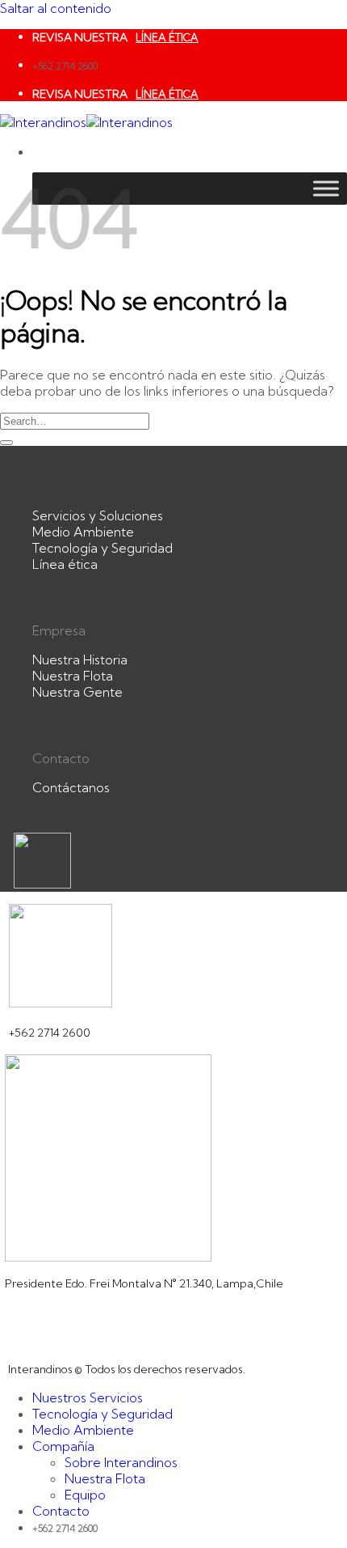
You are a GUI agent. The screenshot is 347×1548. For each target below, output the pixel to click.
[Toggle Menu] (326, 188)
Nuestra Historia (80, 659)
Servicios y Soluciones (97, 515)
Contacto (61, 1511)
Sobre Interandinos (121, 1462)
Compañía (63, 1446)
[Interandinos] (86, 122)
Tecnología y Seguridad (102, 548)
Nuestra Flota (72, 676)
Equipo (85, 1495)
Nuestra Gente (77, 692)
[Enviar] (6, 442)
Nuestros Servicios (87, 1397)
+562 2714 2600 (65, 66)
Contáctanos (71, 787)
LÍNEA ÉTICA (167, 37)
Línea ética (65, 564)
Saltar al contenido (55, 8)
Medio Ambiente (83, 532)
